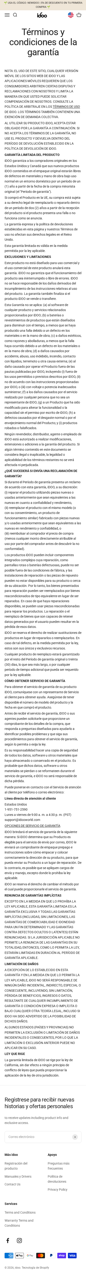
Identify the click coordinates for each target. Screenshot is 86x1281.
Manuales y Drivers (18, 1176)
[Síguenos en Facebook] (8, 1240)
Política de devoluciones (57, 1179)
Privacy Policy (57, 1189)
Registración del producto (16, 1166)
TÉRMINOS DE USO (66, 106)
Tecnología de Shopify (35, 1267)
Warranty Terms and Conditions (19, 1223)
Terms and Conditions (20, 1212)
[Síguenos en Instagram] (19, 1240)
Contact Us (12, 1184)
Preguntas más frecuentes (58, 1166)
